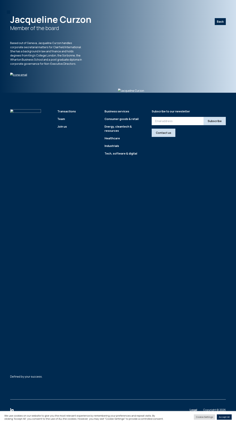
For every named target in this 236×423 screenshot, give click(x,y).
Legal (194, 410)
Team (61, 119)
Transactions (66, 111)
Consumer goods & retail (122, 119)
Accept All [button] (224, 417)
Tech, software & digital (121, 153)
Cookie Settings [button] (204, 417)
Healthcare (112, 138)
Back (220, 21)
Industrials (112, 146)
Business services (117, 111)
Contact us (163, 133)
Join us (62, 126)
